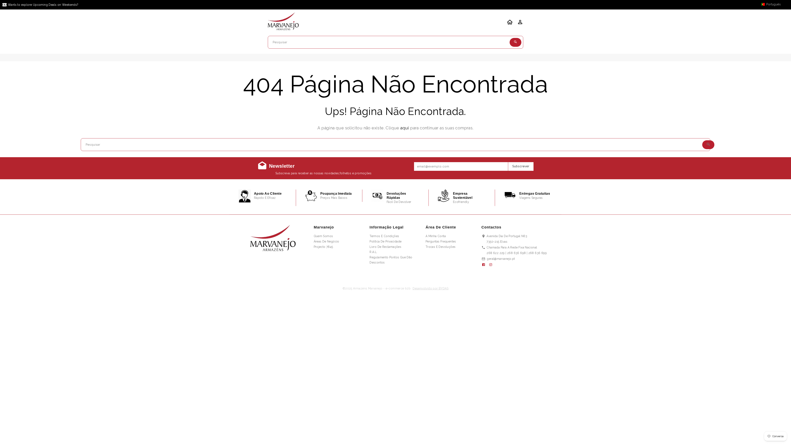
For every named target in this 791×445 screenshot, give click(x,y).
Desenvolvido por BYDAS (430, 288)
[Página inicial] (286, 22)
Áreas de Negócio (326, 241)
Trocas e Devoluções (441, 246)
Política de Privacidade (385, 241)
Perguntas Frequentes (441, 241)
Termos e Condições (384, 236)
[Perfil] (519, 23)
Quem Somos (323, 236)
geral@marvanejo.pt (501, 258)
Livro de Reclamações (385, 246)
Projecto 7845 (323, 246)
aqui (404, 127)
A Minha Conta (436, 236)
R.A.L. (373, 252)
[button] (773, 4)
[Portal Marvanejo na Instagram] (492, 265)
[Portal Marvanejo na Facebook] (485, 265)
